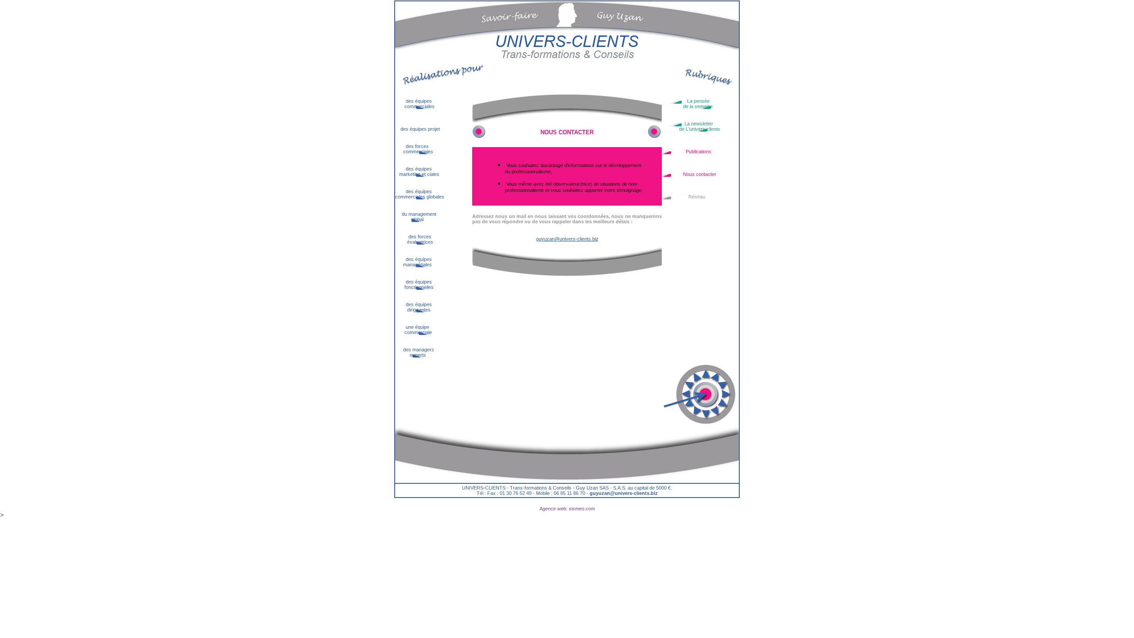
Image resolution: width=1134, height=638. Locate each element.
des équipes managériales (413, 262)
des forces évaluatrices (414, 239)
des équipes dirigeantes (413, 307)
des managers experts (415, 352)
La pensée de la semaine (687, 103)
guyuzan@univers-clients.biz (567, 238)
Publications (686, 151)
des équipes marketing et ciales (417, 171)
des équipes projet (417, 129)
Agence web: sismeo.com (567, 508)
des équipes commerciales (415, 103)
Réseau (683, 196)
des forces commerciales (414, 149)
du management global (415, 216)
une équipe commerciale (413, 329)
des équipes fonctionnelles (414, 284)
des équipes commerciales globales (419, 194)
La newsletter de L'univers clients (691, 126)
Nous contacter (689, 174)
